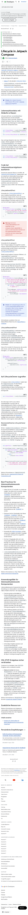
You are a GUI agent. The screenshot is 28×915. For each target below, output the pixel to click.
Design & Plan (14, 25)
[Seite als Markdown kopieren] (7, 62)
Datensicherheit (4, 792)
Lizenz (10, 904)
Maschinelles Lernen (5, 809)
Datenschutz (4, 816)
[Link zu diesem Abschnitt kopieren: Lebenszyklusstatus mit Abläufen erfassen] (17, 113)
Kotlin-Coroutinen (16, 531)
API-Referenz (4, 863)
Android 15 (3, 844)
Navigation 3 (19, 415)
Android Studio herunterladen (8, 866)
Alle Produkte (4, 899)
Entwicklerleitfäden (5, 861)
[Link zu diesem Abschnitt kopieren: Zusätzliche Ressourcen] (22, 705)
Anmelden (23, 1)
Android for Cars (5, 831)
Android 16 (3, 841)
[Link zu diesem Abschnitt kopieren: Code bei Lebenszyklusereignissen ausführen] (10, 170)
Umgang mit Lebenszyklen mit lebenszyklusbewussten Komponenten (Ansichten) (13, 722)
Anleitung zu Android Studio (7, 859)
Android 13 (3, 848)
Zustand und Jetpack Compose (14, 699)
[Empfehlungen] (24, 730)
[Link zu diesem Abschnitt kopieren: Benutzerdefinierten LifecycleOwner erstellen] (8, 425)
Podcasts (3, 801)
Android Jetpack (13, 58)
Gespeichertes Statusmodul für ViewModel (14, 748)
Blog (2, 799)
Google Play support (5, 878)
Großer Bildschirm (5, 824)
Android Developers (5, 25)
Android (3, 787)
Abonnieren (23, 908)
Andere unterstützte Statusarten (9, 573)
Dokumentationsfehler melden (8, 876)
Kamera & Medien (5, 814)
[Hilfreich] (11, 29)
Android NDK (4, 868)
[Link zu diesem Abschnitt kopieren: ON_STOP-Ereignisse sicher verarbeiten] (12, 662)
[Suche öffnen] (16, 2)
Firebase (3, 894)
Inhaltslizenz (17, 770)
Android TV (3, 833)
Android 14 (3, 846)
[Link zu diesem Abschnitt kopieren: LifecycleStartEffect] (16, 240)
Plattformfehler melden (6, 874)
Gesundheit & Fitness (6, 811)
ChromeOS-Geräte (5, 829)
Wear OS (3, 826)
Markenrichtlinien (17, 904)
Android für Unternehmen (7, 789)
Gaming (3, 807)
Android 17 (3, 839)
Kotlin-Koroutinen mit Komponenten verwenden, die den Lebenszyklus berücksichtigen (12, 735)
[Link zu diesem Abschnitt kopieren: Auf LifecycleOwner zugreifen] (2, 379)
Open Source (4, 794)
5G (2, 818)
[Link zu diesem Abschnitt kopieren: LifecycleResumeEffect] (18, 328)
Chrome (3, 892)
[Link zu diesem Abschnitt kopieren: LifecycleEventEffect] (16, 190)
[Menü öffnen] (2, 1)
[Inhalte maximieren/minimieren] (11, 32)
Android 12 (3, 851)
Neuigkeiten (4, 796)
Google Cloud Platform (6, 897)
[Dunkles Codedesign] (24, 129)
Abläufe (6, 81)
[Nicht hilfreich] (13, 29)
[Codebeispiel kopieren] (26, 129)
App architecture (7, 7)
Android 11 (3, 853)
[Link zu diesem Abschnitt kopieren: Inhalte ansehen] (12, 718)
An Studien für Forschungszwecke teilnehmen (11, 881)
